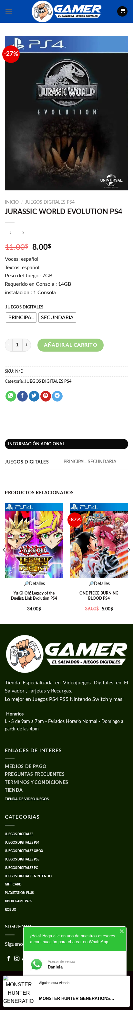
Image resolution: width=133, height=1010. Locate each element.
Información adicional (36, 444)
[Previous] (4, 562)
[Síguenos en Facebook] (8, 959)
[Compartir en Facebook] (22, 396)
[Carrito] (122, 11)
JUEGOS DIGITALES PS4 (50, 202)
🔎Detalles (34, 584)
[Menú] (9, 11)
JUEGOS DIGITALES (24, 307)
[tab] (66, 444)
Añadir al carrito (70, 345)
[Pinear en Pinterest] (45, 396)
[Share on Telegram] (57, 396)
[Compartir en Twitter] (34, 396)
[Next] (128, 562)
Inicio (12, 202)
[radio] (21, 317)
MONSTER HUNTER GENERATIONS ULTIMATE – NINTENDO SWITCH (77, 998)
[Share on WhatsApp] (10, 396)
